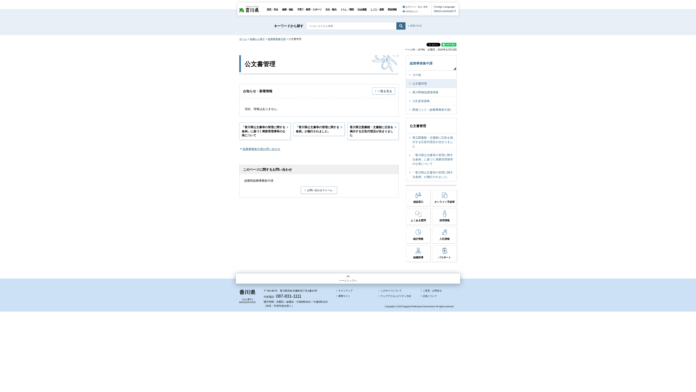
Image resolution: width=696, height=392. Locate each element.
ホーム (243, 39)
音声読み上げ (412, 11)
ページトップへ (348, 280)
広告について (430, 296)
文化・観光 (330, 9)
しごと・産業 (377, 9)
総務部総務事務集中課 (258, 180)
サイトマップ (345, 290)
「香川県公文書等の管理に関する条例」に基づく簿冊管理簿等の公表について (263, 131)
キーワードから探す (288, 26)
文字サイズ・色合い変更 (417, 7)
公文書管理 (419, 83)
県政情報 (392, 9)
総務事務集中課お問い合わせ (261, 149)
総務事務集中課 (277, 39)
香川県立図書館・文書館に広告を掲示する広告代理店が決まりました (371, 131)
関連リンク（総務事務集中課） (432, 109)
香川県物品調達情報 (425, 92)
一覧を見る (385, 91)
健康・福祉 (287, 9)
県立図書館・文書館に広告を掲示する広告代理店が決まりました (432, 142)
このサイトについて (391, 290)
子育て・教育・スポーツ (309, 9)
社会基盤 (362, 9)
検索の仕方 (416, 25)
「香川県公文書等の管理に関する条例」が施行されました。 (317, 129)
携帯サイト (344, 296)
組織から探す (257, 39)
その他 (416, 74)
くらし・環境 (347, 9)
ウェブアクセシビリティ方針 (396, 296)
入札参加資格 (421, 101)
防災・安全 (272, 9)
